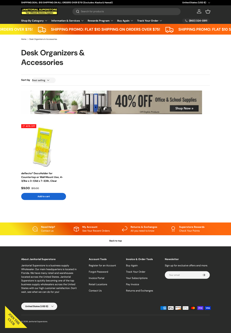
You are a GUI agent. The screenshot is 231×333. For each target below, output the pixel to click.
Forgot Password (98, 271)
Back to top (115, 240)
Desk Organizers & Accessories (43, 39)
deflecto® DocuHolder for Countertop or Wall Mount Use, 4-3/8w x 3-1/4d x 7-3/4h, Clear (42, 177)
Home (23, 39)
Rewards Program (99, 20)
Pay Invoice (132, 284)
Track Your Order (147, 20)
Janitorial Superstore (37, 321)
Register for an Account (102, 265)
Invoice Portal (96, 278)
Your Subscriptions (137, 278)
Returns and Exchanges (139, 290)
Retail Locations (98, 284)
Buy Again (123, 20)
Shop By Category (32, 20)
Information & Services (65, 20)
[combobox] (126, 11)
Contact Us (95, 290)
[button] (207, 11)
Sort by (25, 80)
